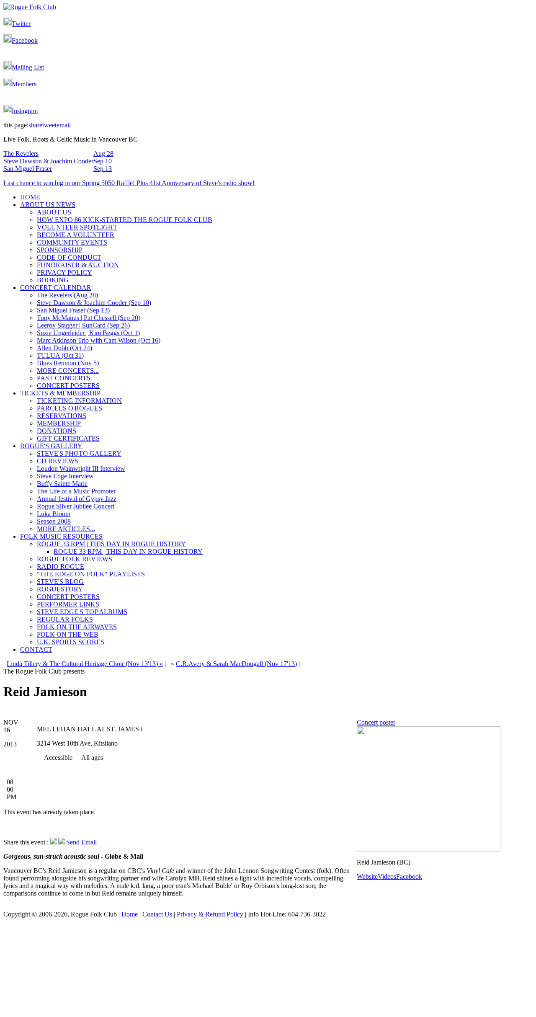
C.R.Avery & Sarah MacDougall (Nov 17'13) (236, 663)
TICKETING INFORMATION (79, 400)
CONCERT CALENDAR (55, 287)
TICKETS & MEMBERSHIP (60, 393)
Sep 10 (102, 161)
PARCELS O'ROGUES (69, 408)
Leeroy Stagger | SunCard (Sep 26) (83, 325)
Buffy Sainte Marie (62, 483)
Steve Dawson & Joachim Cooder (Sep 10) (94, 302)
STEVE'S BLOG (60, 581)
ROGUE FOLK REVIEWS (74, 559)
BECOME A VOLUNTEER (75, 234)
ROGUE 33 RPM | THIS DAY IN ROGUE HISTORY (111, 543)
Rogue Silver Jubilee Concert (75, 506)
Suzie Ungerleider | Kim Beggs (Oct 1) (88, 332)
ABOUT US (54, 212)
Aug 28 (103, 153)
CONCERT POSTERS (68, 385)
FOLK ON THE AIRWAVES (77, 626)
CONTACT (36, 649)
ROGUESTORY (60, 589)
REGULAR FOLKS (65, 619)
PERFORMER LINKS (68, 604)
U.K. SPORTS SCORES (70, 641)
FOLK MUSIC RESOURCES (61, 536)
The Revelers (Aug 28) (67, 295)
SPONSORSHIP (59, 249)
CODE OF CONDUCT (69, 257)
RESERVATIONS (61, 415)
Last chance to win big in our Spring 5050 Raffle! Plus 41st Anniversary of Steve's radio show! (129, 182)
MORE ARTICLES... (66, 528)
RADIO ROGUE (60, 566)
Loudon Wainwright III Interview (81, 468)
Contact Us (157, 914)
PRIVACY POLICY (64, 272)
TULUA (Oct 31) (60, 355)
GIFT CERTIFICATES (68, 438)
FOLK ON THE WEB (67, 634)
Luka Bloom (53, 513)
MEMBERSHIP (59, 423)
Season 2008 (54, 521)
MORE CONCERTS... (68, 370)
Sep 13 (102, 168)
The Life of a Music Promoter (76, 491)
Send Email (81, 842)
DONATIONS (56, 430)
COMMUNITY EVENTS (72, 242)
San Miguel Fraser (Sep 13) (73, 310)
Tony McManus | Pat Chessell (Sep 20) (88, 317)
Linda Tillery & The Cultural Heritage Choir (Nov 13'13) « (85, 663)
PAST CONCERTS (63, 378)
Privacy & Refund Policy (210, 914)
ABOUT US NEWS (47, 204)
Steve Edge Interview (65, 476)
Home (129, 914)
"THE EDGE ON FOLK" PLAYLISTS (91, 574)
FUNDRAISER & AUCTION (78, 264)
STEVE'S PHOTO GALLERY (79, 453)
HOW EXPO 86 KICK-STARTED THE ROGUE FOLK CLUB (124, 219)
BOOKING (53, 280)
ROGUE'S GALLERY (51, 445)
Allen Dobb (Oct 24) (64, 347)
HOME (30, 197)
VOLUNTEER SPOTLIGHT (77, 227)
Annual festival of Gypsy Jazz (76, 498)
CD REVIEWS (57, 461)
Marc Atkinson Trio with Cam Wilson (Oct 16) (98, 340)
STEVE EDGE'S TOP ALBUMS (82, 611)
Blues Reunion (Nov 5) (68, 363)
